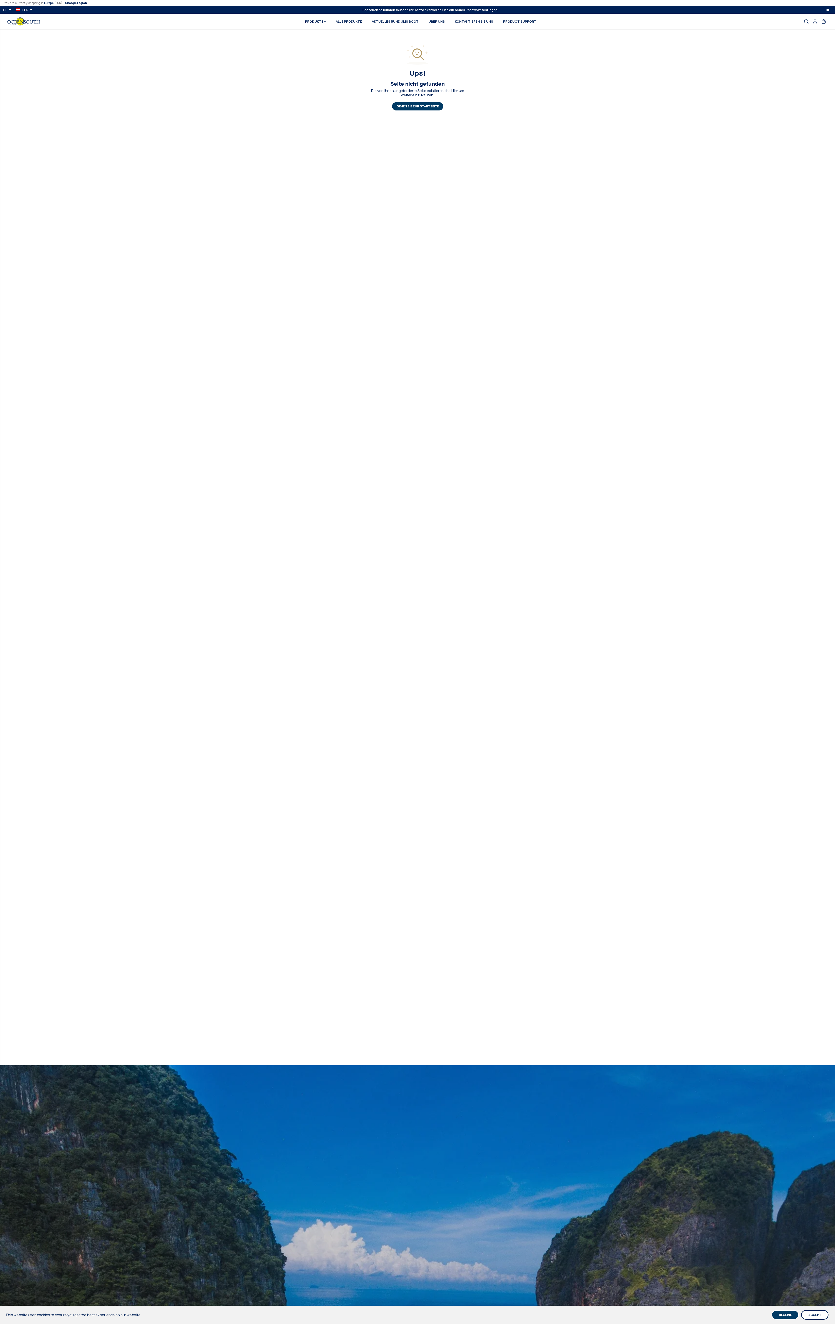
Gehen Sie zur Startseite (417, 106)
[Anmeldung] (815, 21)
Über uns (437, 21)
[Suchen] (806, 21)
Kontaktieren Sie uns (474, 21)
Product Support (519, 21)
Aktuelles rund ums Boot (395, 21)
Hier (454, 90)
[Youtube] (828, 9)
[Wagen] (824, 21)
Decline (785, 1315)
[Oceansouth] (23, 21)
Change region (76, 3)
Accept (814, 1315)
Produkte (314, 21)
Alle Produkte (349, 21)
